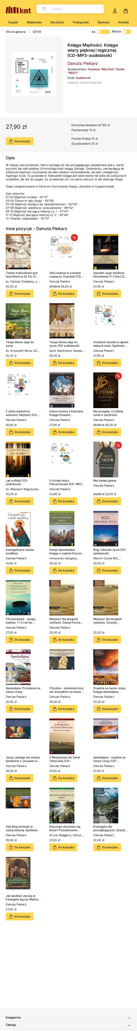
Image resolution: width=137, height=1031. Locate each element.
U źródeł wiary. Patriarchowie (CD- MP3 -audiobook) (66, 482)
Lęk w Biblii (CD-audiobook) (17, 482)
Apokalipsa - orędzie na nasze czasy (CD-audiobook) (109, 759)
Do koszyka (22, 141)
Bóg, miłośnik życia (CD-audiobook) (110, 551)
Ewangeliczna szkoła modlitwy (20, 551)
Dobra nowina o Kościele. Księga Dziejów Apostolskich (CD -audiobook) (66, 413)
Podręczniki (81, 22)
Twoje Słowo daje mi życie (20, 343)
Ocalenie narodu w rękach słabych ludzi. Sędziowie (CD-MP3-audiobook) (110, 343)
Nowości (104, 22)
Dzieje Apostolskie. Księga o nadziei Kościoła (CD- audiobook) (66, 551)
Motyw (116, 31)
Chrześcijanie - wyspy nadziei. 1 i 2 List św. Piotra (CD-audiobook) (21, 620)
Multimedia (34, 22)
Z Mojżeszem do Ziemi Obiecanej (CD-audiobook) (64, 759)
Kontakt (124, 22)
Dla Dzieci (57, 22)
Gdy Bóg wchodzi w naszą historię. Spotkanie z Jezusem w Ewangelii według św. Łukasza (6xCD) (22, 828)
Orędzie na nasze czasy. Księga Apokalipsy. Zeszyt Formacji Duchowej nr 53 (109, 690)
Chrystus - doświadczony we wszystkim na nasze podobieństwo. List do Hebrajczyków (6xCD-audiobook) (66, 690)
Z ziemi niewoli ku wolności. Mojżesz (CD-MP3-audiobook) (22, 413)
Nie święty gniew (104, 480)
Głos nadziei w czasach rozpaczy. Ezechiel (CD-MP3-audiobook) (65, 274)
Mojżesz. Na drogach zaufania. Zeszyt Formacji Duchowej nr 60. (66, 620)
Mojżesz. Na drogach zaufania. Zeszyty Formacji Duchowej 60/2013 (107, 620)
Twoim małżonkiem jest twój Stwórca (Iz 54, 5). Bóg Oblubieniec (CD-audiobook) (21, 274)
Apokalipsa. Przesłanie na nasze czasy (23, 690)
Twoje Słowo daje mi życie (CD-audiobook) (64, 343)
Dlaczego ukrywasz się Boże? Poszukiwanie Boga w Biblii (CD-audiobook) (64, 828)
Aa (93, 32)
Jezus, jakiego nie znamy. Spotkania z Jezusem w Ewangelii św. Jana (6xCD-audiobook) (23, 759)
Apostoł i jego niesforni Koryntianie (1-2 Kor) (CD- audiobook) (110, 274)
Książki (13, 22)
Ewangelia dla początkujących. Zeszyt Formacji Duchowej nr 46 (109, 828)
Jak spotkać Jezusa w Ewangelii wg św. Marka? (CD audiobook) (22, 897)
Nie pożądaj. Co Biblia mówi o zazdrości (108, 413)
